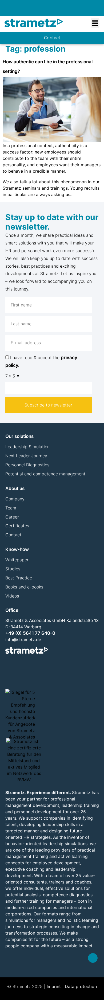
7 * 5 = (12, 376)
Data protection (81, 986)
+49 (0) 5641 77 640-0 (30, 633)
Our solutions (19, 436)
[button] (95, 23)
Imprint (54, 986)
